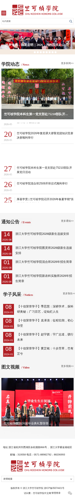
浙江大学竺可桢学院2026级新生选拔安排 (42, 234)
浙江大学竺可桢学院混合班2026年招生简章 (43, 261)
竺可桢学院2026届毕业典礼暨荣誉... (27, 423)
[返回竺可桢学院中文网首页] (37, 9)
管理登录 (56, 493)
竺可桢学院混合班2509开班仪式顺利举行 (42, 182)
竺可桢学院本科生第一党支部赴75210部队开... (36, 114)
